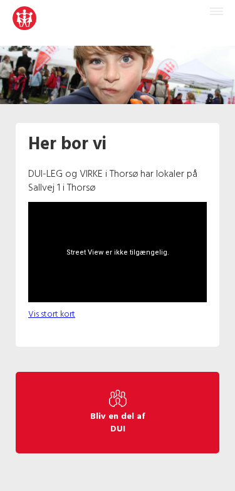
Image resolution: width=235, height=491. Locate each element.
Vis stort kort (51, 314)
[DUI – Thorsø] (24, 23)
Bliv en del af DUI (117, 423)
